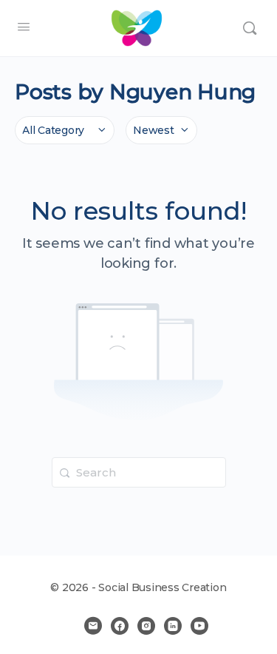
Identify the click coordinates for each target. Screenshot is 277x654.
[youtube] (199, 626)
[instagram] (146, 626)
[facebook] (120, 626)
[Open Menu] (24, 26)
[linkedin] (173, 626)
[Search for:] (139, 472)
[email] (93, 626)
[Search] (250, 28)
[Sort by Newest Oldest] (161, 130)
